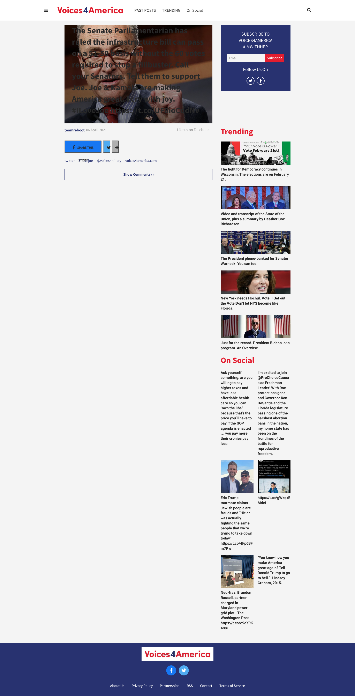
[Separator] (115, 146)
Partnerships (169, 685)
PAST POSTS (145, 10)
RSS (190, 685)
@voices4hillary (109, 161)
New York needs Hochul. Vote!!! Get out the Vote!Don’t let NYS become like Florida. (253, 303)
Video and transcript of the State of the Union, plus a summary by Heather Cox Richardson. (253, 219)
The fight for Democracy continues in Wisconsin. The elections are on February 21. (255, 174)
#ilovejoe (86, 161)
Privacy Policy (142, 685)
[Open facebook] (261, 81)
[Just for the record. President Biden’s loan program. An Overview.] (255, 326)
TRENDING (171, 10)
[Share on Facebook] (83, 146)
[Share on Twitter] (106, 146)
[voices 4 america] (90, 10)
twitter (70, 161)
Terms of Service (232, 685)
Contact (206, 685)
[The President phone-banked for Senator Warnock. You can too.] (255, 242)
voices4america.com (141, 161)
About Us (117, 685)
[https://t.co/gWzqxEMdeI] (274, 476)
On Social (195, 10)
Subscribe (274, 58)
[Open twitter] (251, 81)
